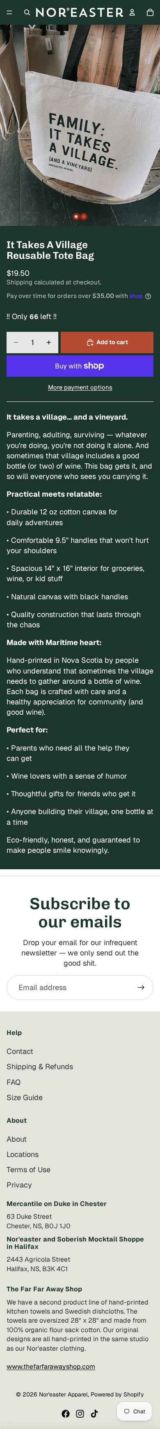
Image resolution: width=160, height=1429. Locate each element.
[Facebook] (66, 1414)
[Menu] (9, 12)
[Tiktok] (94, 1414)
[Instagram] (80, 1414)
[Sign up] (141, 987)
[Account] (132, 12)
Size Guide (25, 1097)
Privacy (19, 1185)
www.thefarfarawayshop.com (51, 1366)
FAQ (14, 1081)
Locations (23, 1154)
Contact (20, 1051)
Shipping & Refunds (40, 1066)
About (17, 1139)
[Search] (27, 12)
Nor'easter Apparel (63, 1394)
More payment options (80, 387)
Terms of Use (28, 1169)
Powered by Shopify (117, 1394)
